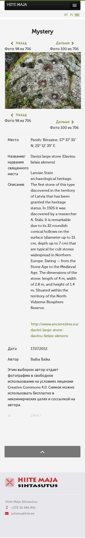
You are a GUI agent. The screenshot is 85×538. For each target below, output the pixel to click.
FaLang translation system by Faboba (20, 437)
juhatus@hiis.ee (22, 513)
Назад (21, 43)
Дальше (63, 43)
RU (77, 15)
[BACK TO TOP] (42, 452)
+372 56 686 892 (23, 507)
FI (71, 15)
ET (66, 15)
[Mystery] (43, 106)
